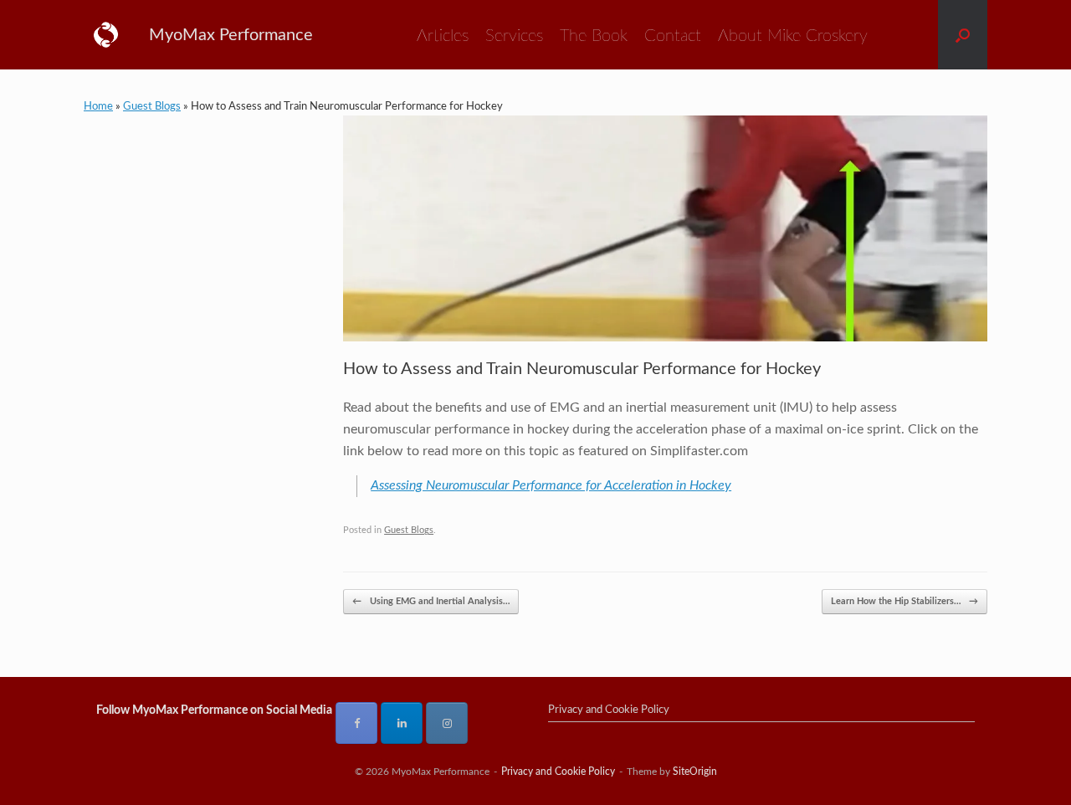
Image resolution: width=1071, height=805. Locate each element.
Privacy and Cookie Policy (608, 710)
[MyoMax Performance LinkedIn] (402, 723)
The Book (594, 36)
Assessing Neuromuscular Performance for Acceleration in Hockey (551, 485)
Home (98, 106)
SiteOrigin (695, 772)
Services (514, 36)
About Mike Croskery (793, 36)
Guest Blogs (152, 106)
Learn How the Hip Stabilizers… (904, 601)
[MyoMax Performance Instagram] (447, 723)
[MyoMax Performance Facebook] (356, 723)
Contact (672, 36)
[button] (962, 34)
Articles (443, 36)
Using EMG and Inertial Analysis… (431, 601)
